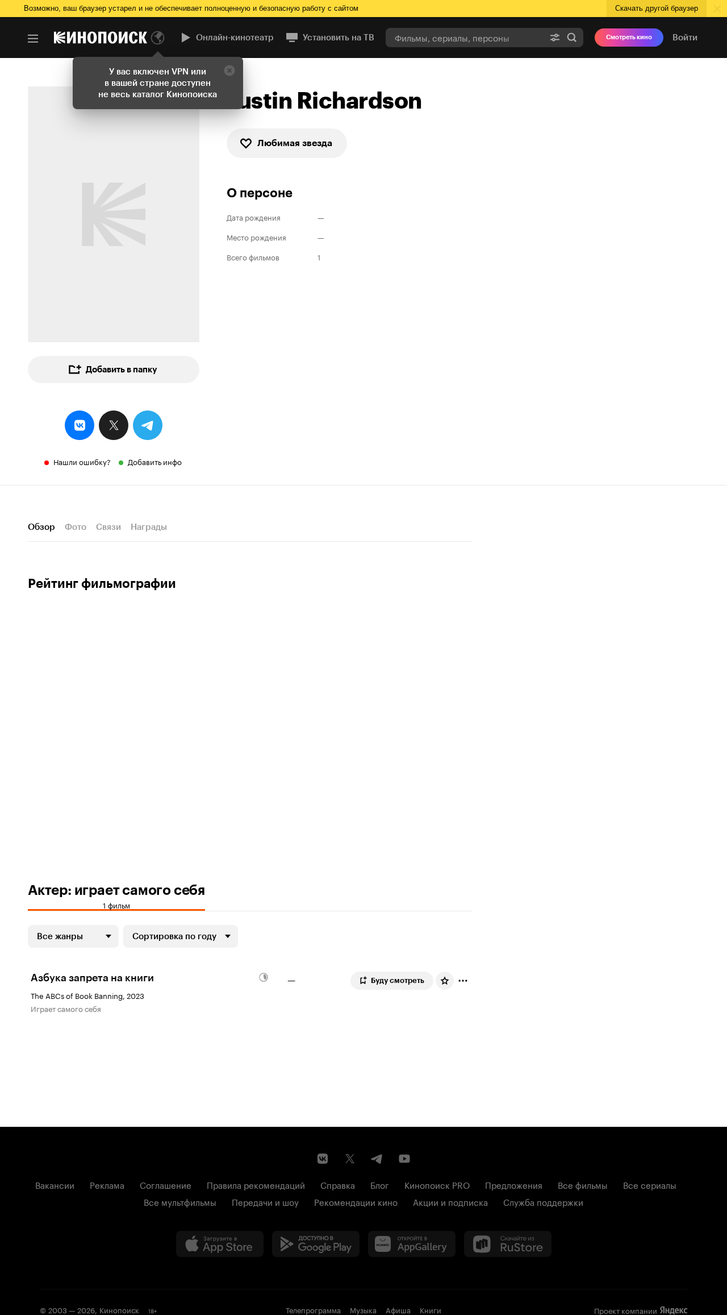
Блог (379, 1184)
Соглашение (165, 1184)
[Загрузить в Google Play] (316, 1244)
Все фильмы (583, 1184)
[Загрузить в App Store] (220, 1244)
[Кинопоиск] (100, 37)
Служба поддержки (543, 1201)
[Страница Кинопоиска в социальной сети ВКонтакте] (322, 1158)
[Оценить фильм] (445, 981)
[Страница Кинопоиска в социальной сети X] (350, 1158)
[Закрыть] (229, 70)
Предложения (513, 1184)
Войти (684, 37)
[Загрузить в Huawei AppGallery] (412, 1244)
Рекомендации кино (356, 1201)
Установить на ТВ (338, 37)
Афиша (398, 1309)
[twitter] (113, 425)
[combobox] (465, 37)
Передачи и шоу (265, 1201)
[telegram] (147, 425)
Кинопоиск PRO (437, 1184)
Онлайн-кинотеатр (235, 37)
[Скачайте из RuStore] (507, 1244)
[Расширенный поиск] (554, 37)
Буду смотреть (397, 980)
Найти (571, 37)
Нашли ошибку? (82, 461)
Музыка (363, 1309)
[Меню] (33, 38)
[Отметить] (463, 981)
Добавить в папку (121, 369)
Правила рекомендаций (256, 1184)
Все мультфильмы (180, 1201)
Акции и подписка (450, 1201)
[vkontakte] (79, 425)
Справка (337, 1184)
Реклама (107, 1184)
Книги (430, 1309)
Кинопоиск (119, 1309)
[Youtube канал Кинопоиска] (404, 1158)
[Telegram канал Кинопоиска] (377, 1158)
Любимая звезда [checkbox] (294, 143)
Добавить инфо (155, 461)
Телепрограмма (313, 1309)
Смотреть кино (629, 37)
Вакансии (54, 1184)
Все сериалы (649, 1184)
